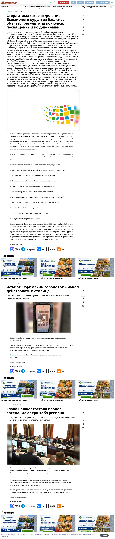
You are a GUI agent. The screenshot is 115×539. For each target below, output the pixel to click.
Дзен (80, 2)
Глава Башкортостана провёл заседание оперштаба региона (63, 7)
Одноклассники (102, 2)
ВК (73, 2)
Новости (4, 7)
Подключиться (15, 355)
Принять (104, 535)
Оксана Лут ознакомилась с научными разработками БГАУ (93, 7)
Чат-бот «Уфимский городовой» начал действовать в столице (37, 7)
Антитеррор (64, 2)
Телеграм (90, 2)
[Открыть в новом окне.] (15, 249)
